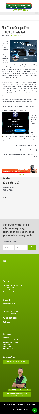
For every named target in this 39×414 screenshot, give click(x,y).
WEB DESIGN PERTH (22, 409)
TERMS (15, 404)
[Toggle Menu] (36, 13)
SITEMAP (13, 407)
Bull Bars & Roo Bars (10, 342)
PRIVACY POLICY (7, 404)
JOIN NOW (32, 247)
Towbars (6, 338)
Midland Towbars (16, 35)
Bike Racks (7, 346)
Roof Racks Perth (9, 348)
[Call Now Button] (34, 410)
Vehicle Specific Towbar (11, 340)
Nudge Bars (7, 344)
